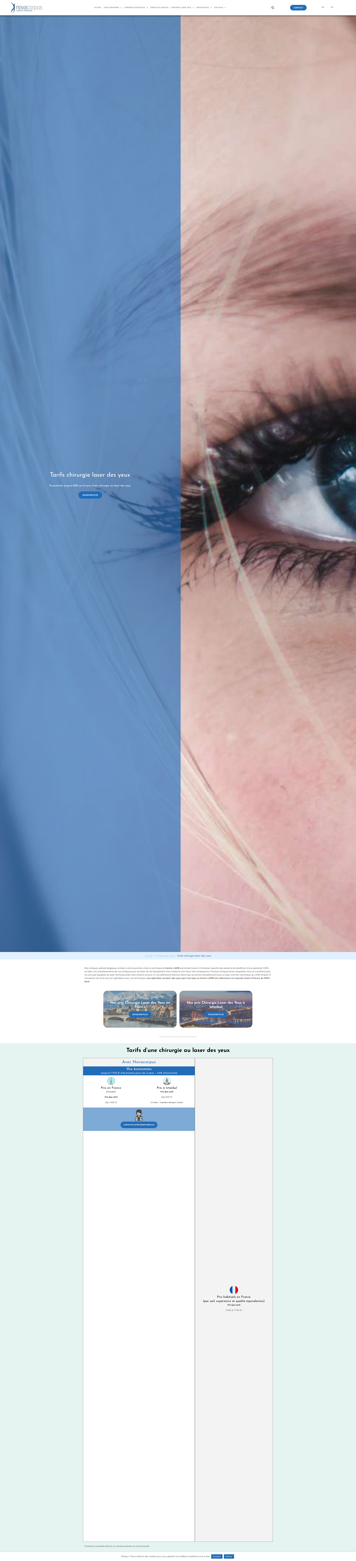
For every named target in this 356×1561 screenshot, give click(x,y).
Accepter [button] (217, 1556)
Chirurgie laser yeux (165, 955)
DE (323, 7)
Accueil (98, 8)
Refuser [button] (229, 1556)
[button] (272, 7)
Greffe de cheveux (159, 8)
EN (332, 7)
